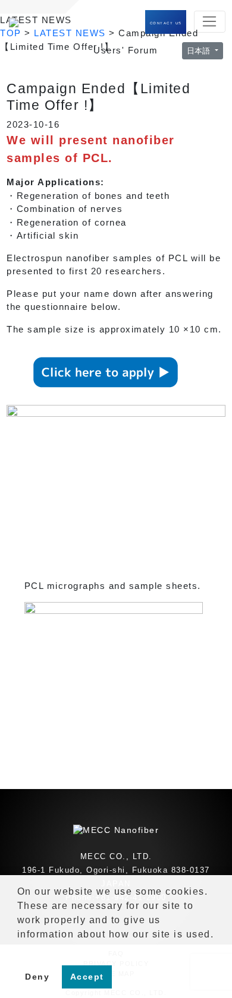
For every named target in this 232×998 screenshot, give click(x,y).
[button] (19, 949)
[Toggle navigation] (209, 22)
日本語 (199, 50)
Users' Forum (125, 50)
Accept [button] (87, 976)
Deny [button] (37, 976)
